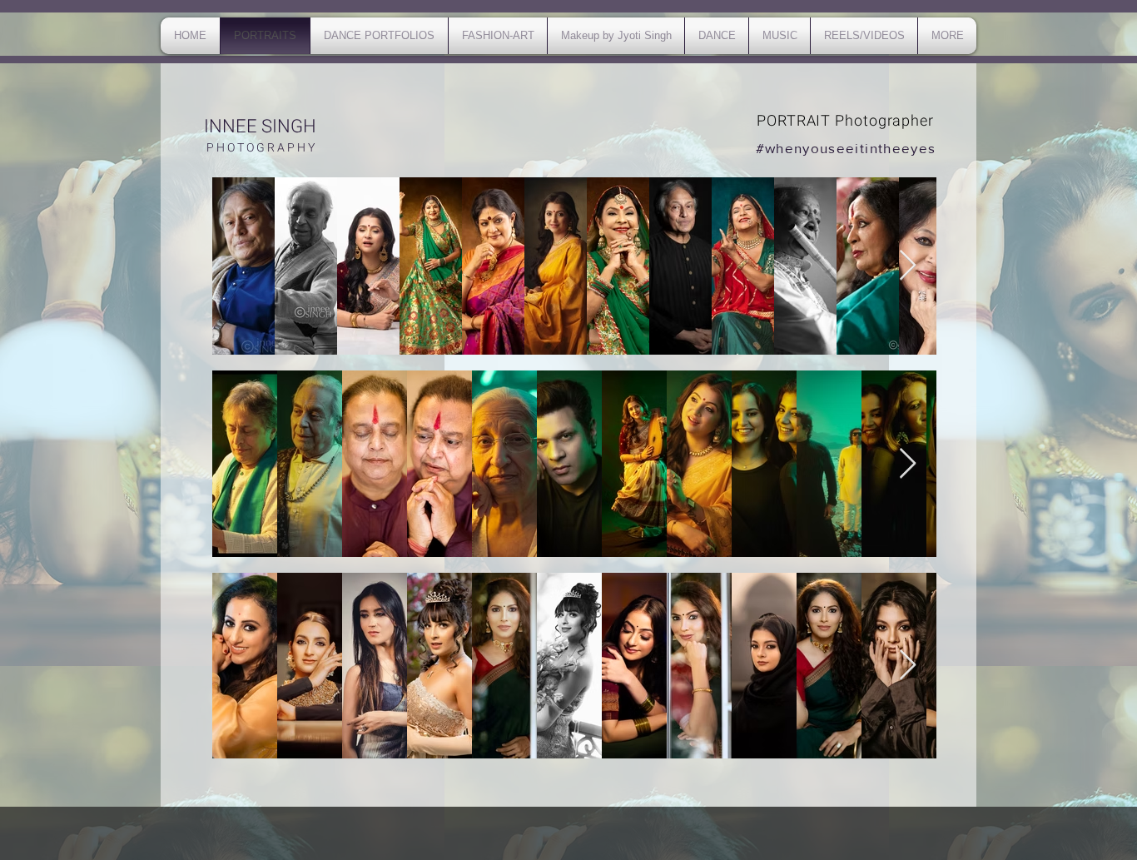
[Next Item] (907, 266)
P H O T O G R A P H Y (260, 148)
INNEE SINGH (260, 126)
